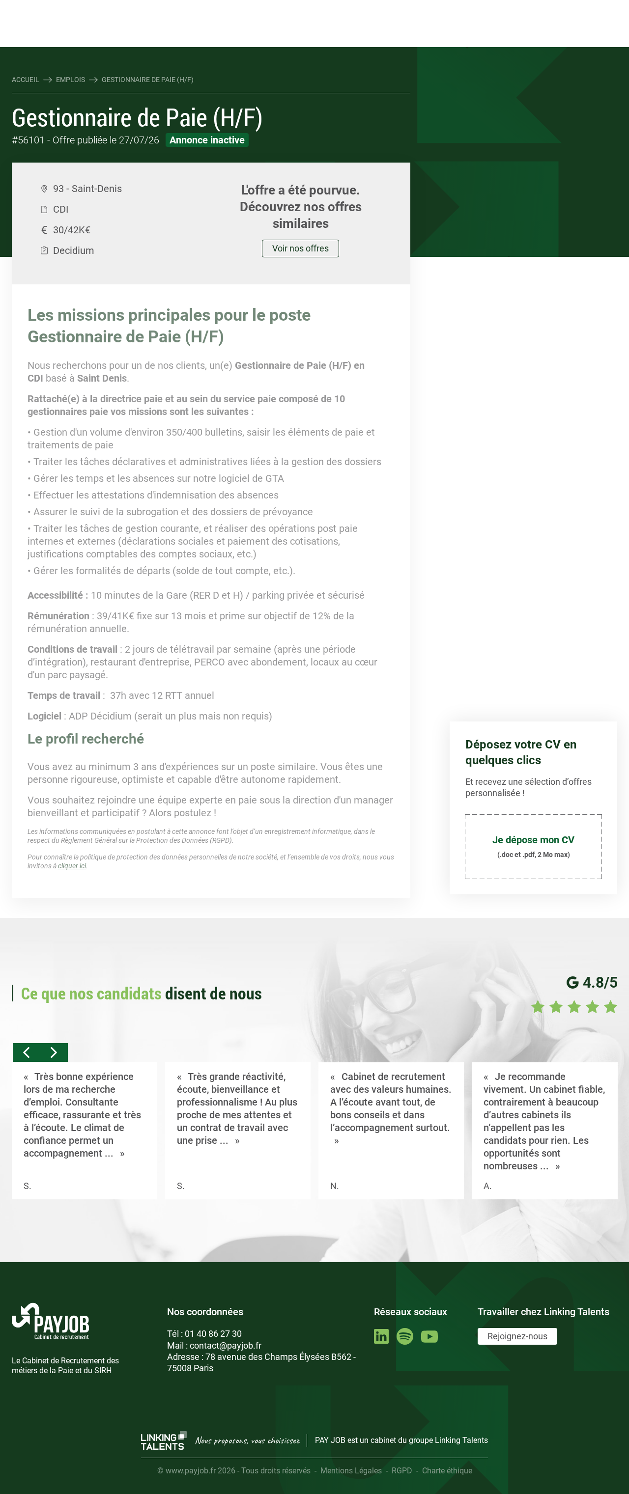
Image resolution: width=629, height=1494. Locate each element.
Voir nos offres (300, 248)
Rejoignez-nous (517, 1336)
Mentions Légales (351, 1470)
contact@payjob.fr (225, 1345)
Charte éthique (447, 1470)
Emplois (70, 79)
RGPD (402, 1470)
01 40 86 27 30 (213, 1333)
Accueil (25, 79)
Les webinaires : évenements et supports (189, 8)
